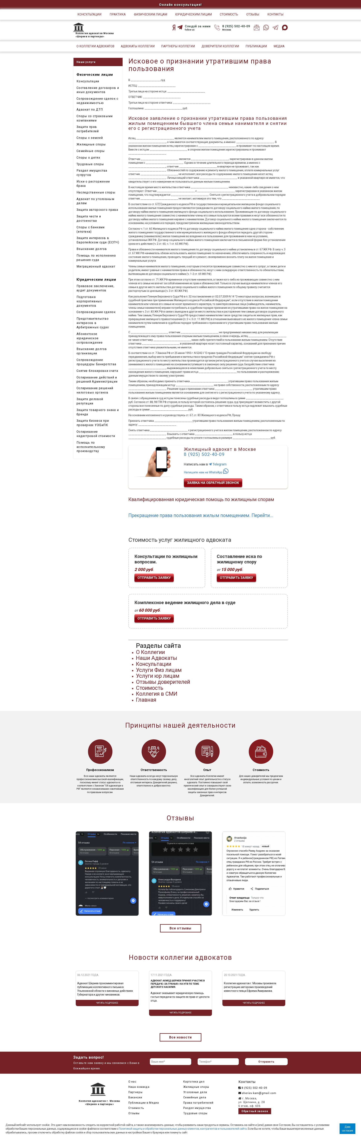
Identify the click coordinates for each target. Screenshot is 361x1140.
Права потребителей (198, 1102)
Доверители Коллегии (220, 46)
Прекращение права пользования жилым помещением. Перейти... (200, 515)
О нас (132, 1081)
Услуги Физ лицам (159, 670)
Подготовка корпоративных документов (89, 301)
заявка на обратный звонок (213, 483)
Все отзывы (181, 928)
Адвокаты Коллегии (138, 46)
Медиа (279, 46)
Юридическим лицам (193, 14)
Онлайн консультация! (180, 5)
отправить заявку (154, 578)
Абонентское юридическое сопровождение (90, 338)
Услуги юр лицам (157, 676)
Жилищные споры (91, 144)
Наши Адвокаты (156, 658)
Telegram (219, 464)
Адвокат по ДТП (90, 109)
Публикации (256, 46)
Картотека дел (194, 1081)
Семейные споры (91, 151)
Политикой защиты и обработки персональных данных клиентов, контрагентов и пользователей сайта (183, 1128)
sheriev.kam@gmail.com (258, 1093)
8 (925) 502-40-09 (236, 26)
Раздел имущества (197, 1107)
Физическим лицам (150, 14)
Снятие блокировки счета (97, 371)
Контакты (275, 14)
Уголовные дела (195, 1092)
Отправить (266, 1061)
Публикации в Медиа (143, 1102)
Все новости (180, 1037)
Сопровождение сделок (96, 312)
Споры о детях (88, 157)
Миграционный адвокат (96, 266)
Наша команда (139, 1086)
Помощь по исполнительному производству (91, 447)
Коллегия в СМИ (156, 694)
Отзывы (252, 14)
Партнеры (135, 1092)
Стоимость (229, 14)
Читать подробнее (107, 1012)
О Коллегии (150, 652)
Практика (118, 14)
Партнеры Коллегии (178, 46)
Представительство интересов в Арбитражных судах (93, 323)
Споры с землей (90, 138)
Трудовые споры (90, 164)
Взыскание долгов (92, 249)
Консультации (89, 14)
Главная (146, 700)
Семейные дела (194, 1097)
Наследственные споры (96, 192)
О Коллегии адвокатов (95, 46)
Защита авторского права (97, 210)
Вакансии (135, 1097)
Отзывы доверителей (163, 682)
